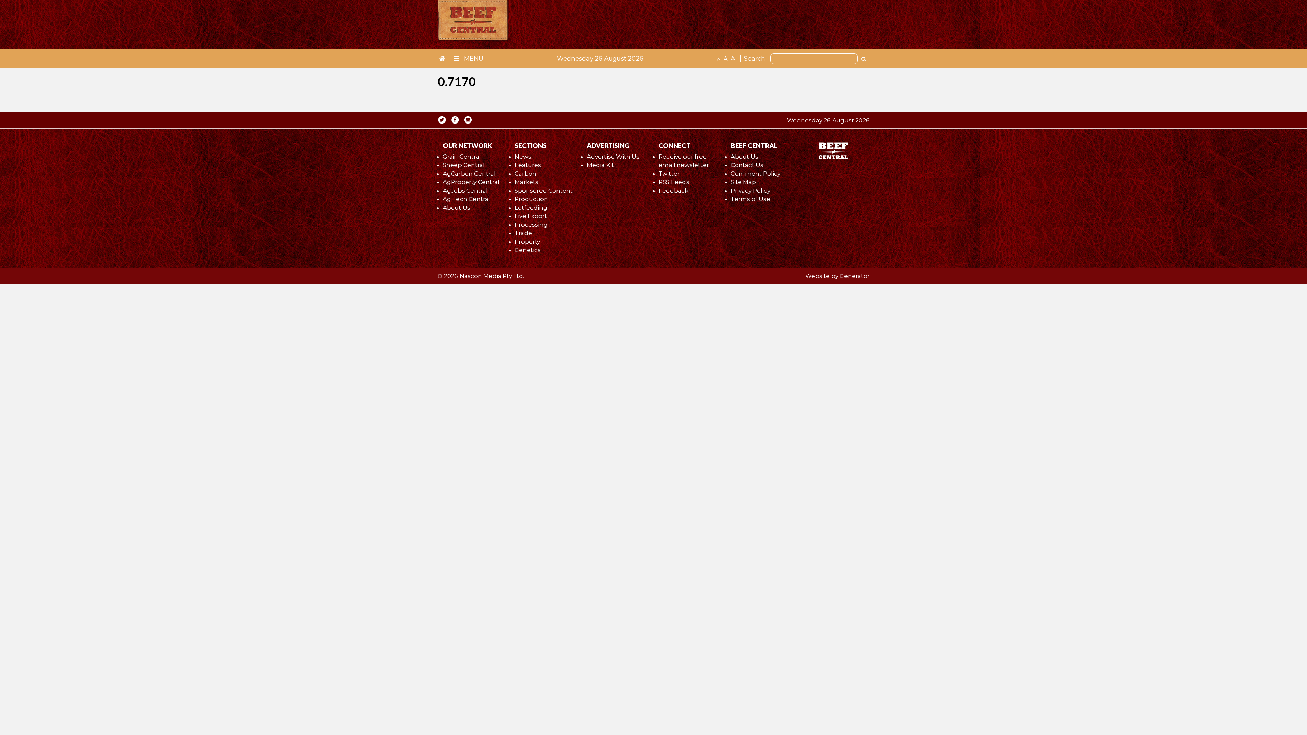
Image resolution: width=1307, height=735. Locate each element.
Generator (855, 276)
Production (531, 199)
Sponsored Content (544, 190)
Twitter (669, 173)
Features (528, 165)
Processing (531, 224)
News (523, 156)
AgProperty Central (471, 182)
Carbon (525, 173)
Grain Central (462, 156)
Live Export (531, 216)
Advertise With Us (613, 156)
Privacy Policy (750, 190)
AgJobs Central (465, 190)
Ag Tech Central (466, 199)
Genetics (528, 250)
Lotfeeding (531, 207)
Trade (523, 233)
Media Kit (600, 165)
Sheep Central (464, 165)
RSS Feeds (674, 182)
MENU (472, 58)
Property (527, 241)
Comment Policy (755, 173)
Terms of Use (750, 199)
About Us (456, 207)
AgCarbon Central (469, 173)
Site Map (743, 182)
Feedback (673, 190)
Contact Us (747, 165)
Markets (526, 182)
